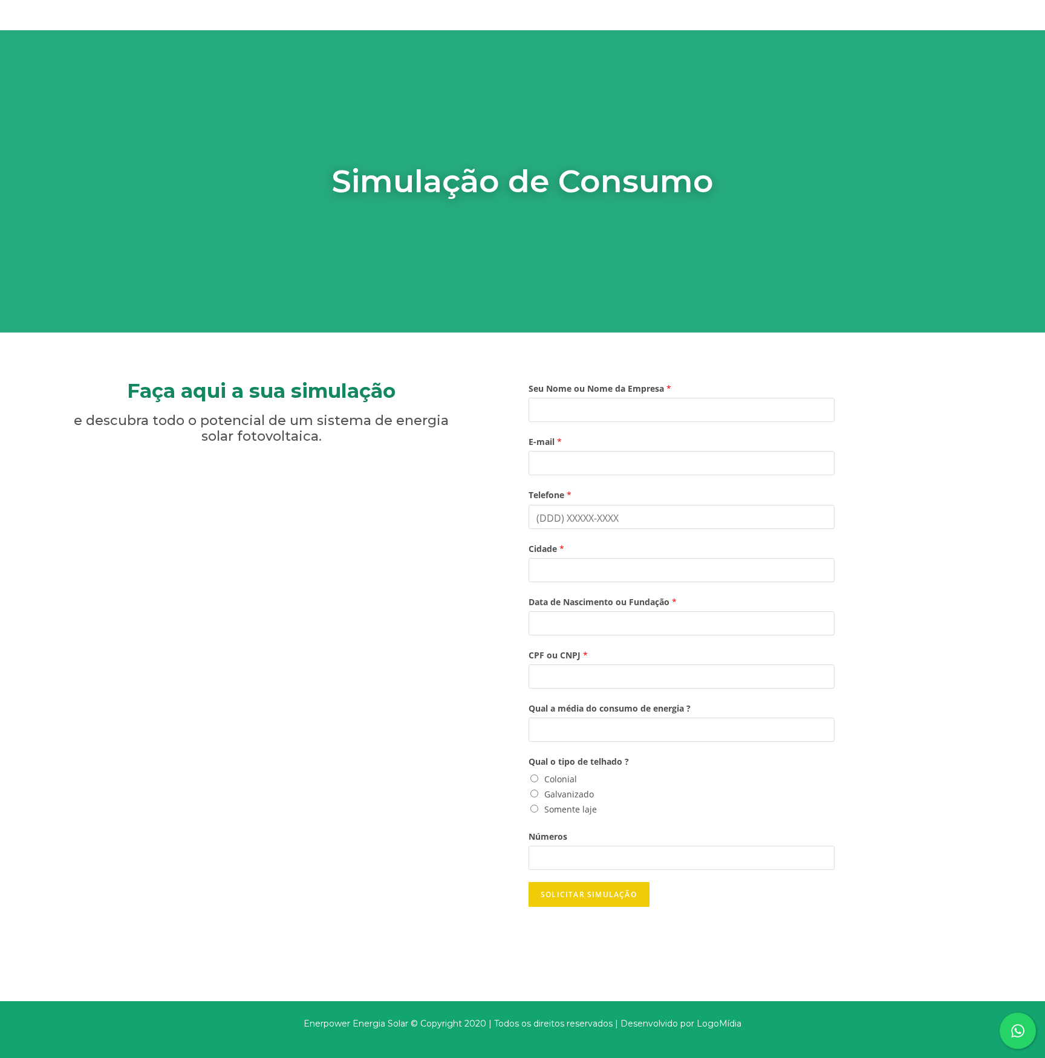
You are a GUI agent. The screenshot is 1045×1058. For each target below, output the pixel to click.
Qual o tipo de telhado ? (579, 761)
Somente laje (570, 809)
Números (548, 836)
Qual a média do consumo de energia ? (610, 708)
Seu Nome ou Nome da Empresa (600, 388)
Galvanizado (569, 794)
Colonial (560, 779)
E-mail (545, 441)
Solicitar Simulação (589, 894)
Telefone (550, 495)
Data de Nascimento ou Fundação (603, 602)
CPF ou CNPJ (558, 655)
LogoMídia (719, 1023)
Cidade (546, 548)
